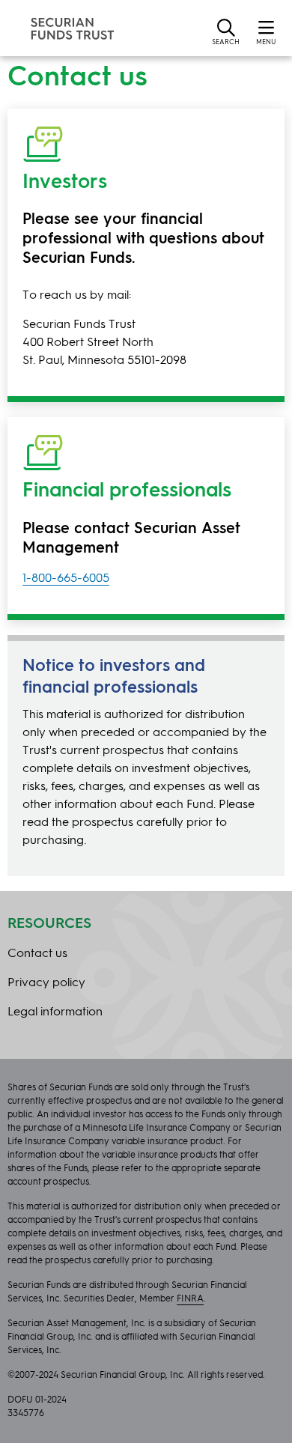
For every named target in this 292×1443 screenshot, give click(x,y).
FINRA (190, 1299)
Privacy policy (46, 983)
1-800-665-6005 (65, 579)
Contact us (37, 954)
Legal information (55, 1012)
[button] (226, 31)
